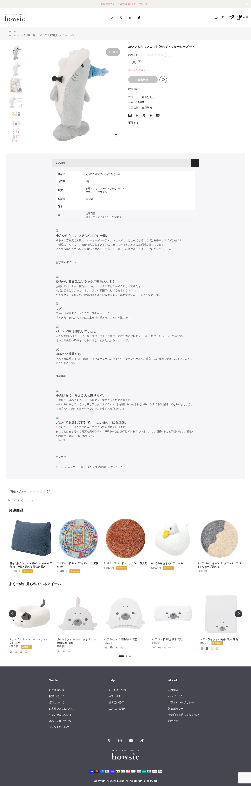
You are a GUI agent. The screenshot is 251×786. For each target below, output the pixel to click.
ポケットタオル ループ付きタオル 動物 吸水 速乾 (76, 641)
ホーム (12, 31)
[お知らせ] (125, 4)
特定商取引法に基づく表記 (183, 715)
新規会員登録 (56, 690)
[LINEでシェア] (130, 115)
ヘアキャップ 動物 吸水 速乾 (120, 639)
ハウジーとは (176, 696)
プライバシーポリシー (181, 702)
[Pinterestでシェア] (151, 115)
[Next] (238, 613)
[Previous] (12, 613)
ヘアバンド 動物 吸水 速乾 (167, 639)
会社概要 (173, 690)
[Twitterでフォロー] (109, 740)
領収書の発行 (116, 702)
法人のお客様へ (117, 708)
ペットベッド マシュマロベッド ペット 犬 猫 (29, 641)
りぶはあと (148, 97)
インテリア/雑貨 (49, 35)
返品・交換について (60, 721)
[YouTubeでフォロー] (131, 740)
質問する (133, 122)
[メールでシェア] (157, 115)
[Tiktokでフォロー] (142, 740)
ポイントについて (59, 727)
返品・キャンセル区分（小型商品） (105, 217)
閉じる (4, 4)
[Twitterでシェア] (144, 115)
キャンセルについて (60, 715)
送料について (56, 702)
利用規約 (173, 721)
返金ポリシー (176, 708)
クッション (116, 467)
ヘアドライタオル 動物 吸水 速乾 (219, 639)
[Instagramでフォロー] (120, 740)
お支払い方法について (61, 708)
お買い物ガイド (58, 696)
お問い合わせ (116, 696)
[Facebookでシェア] (137, 115)
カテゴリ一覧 (28, 35)
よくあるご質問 (117, 690)
